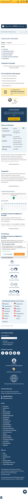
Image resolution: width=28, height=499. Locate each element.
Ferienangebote (7, 443)
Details (3, 42)
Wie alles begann (7, 460)
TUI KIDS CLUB (7, 421)
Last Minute (6, 441)
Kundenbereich (6, 456)
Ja (13, 198)
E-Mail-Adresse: (5, 335)
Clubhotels (5, 49)
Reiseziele (7, 325)
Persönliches (6, 58)
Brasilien (11, 325)
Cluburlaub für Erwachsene (9, 430)
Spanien (6, 313)
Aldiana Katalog (7, 435)
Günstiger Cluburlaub (8, 428)
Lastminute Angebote (8, 53)
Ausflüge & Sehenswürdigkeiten (10, 56)
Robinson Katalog (7, 437)
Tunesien (18, 316)
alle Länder (5, 321)
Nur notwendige (8, 254)
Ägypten (6, 303)
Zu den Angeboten (14, 119)
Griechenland (7, 306)
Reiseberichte (6, 417)
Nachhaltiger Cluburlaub (9, 462)
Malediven (7, 308)
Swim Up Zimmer (7, 426)
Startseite (3, 325)
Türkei (6, 318)
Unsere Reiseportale (8, 464)
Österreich (7, 311)
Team (4, 453)
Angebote (5, 445)
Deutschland (19, 303)
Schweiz (18, 311)
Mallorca (6, 316)
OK (16, 338)
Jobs (4, 458)
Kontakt (5, 455)
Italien (17, 306)
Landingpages (6, 422)
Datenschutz (6, 408)
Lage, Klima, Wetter (7, 54)
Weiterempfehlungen (8, 415)
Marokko (18, 308)
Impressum (5, 406)
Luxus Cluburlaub (7, 432)
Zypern (18, 318)
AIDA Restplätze (7, 424)
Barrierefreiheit (6, 411)
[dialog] (14, 249)
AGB (4, 409)
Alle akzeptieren (19, 254)
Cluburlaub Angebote (8, 439)
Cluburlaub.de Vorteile (8, 51)
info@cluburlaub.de (7, 398)
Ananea (5, 434)
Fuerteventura (19, 313)
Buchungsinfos (6, 413)
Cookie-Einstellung (6, 251)
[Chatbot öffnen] (25, 492)
